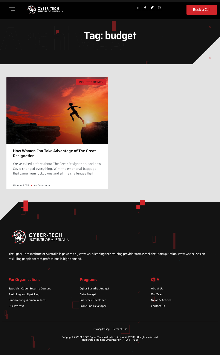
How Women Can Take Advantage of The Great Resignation (54, 153)
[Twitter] (152, 8)
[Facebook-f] (145, 8)
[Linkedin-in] (138, 8)
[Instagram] (159, 8)
